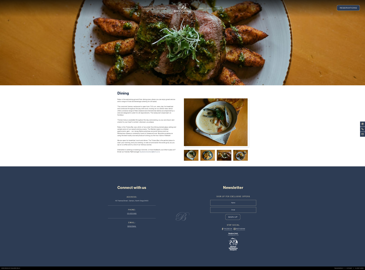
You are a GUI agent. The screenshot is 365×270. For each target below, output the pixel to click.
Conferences (147, 8)
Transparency (339, 268)
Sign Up (232, 217)
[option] (216, 122)
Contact (220, 8)
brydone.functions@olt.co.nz (150, 152)
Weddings (161, 8)
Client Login (359, 268)
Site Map (349, 268)
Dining (200, 8)
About (209, 8)
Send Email (131, 226)
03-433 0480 (132, 213)
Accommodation (130, 8)
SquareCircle (15, 268)
